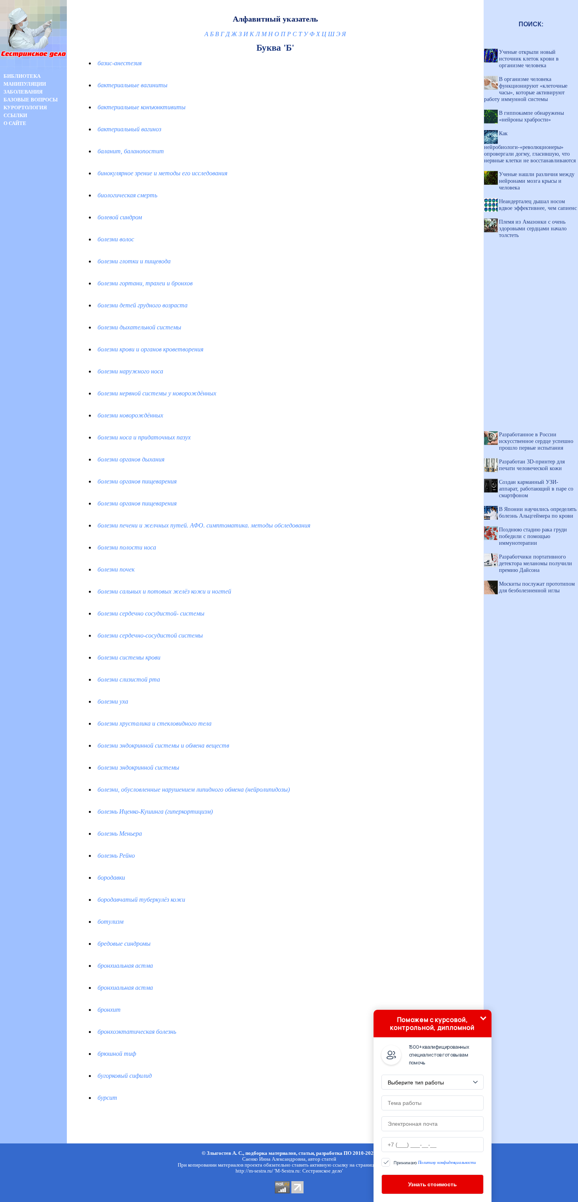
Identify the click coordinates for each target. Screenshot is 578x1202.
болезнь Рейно (116, 855)
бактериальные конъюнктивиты (142, 107)
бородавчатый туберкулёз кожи (141, 899)
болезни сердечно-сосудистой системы (150, 635)
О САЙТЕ (15, 123)
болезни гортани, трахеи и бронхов (145, 283)
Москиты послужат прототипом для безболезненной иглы (537, 587)
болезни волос (116, 239)
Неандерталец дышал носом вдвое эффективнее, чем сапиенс (538, 204)
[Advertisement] (33, 266)
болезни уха (113, 701)
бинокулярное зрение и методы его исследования (162, 173)
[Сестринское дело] (33, 70)
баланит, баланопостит (131, 151)
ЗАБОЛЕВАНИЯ (23, 92)
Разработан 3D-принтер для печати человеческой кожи (532, 464)
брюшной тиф (117, 1053)
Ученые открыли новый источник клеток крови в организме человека (529, 58)
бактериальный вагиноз (129, 129)
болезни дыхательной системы (139, 327)
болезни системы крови (129, 657)
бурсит (107, 1097)
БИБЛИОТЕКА (22, 76)
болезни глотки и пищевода (134, 261)
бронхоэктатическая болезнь (137, 1031)
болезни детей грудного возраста (143, 305)
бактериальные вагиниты (133, 85)
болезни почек (116, 569)
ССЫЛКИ (15, 115)
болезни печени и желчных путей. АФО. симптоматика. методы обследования (204, 525)
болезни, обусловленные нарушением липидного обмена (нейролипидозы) (194, 789)
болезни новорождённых (130, 415)
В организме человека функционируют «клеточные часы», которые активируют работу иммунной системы (525, 89)
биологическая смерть (127, 195)
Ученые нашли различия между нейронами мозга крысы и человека (536, 181)
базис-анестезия (120, 63)
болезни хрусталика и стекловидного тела (155, 723)
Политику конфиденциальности (447, 1162)
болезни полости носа (127, 547)
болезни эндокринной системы (138, 767)
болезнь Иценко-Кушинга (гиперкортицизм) (155, 811)
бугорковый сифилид (125, 1075)
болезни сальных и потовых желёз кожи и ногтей (164, 591)
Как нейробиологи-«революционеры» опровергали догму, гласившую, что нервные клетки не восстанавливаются (530, 147)
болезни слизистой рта (129, 679)
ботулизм (110, 921)
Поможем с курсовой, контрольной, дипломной (432, 1023)
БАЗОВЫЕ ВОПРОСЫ (31, 100)
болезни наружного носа (130, 371)
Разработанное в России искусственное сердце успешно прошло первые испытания (536, 441)
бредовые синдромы (124, 943)
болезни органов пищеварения (137, 481)
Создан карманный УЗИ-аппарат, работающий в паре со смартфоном (536, 488)
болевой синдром (120, 217)
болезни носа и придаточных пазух (144, 437)
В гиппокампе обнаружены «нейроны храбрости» (531, 116)
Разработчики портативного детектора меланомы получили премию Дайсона (535, 563)
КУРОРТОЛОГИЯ (25, 107)
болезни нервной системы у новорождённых (157, 393)
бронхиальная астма (125, 965)
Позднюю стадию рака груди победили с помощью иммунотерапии (533, 536)
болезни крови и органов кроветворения (150, 349)
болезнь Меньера (120, 833)
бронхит (109, 1009)
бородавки (111, 877)
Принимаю (435, 1162)
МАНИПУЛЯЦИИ (25, 84)
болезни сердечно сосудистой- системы (151, 613)
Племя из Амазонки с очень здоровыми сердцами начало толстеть (533, 228)
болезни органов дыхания (131, 459)
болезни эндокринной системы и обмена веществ (163, 745)
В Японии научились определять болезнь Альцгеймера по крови (537, 512)
